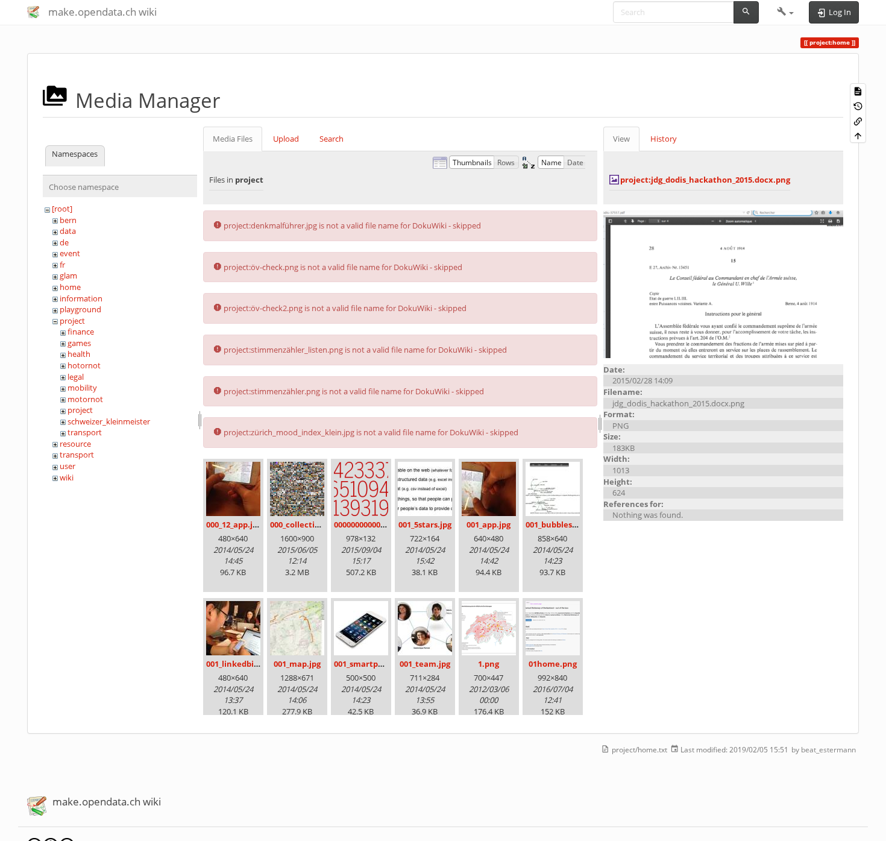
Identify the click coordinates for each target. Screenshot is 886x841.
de (64, 242)
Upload (286, 138)
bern (68, 220)
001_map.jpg (297, 663)
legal (76, 376)
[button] (785, 12)
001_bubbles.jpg (556, 524)
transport (85, 432)
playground (80, 309)
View (621, 138)
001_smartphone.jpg (373, 663)
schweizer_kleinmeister (109, 421)
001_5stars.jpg (424, 524)
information (81, 298)
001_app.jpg (489, 524)
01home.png (553, 663)
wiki (67, 477)
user (67, 466)
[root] (62, 208)
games (79, 343)
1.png (488, 663)
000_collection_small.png (318, 524)
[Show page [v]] (858, 91)
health (79, 353)
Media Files (233, 138)
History (663, 138)
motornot (85, 399)
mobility (82, 387)
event (70, 253)
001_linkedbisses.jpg (244, 663)
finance (81, 331)
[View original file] (723, 283)
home (70, 287)
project (72, 320)
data (68, 230)
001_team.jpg (425, 663)
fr (62, 264)
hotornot (84, 365)
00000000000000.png (372, 524)
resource (75, 443)
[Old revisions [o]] (858, 106)
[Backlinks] (858, 120)
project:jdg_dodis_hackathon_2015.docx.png (705, 179)
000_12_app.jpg (234, 524)
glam (68, 275)
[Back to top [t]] (858, 135)
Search (331, 138)
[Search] (746, 12)
